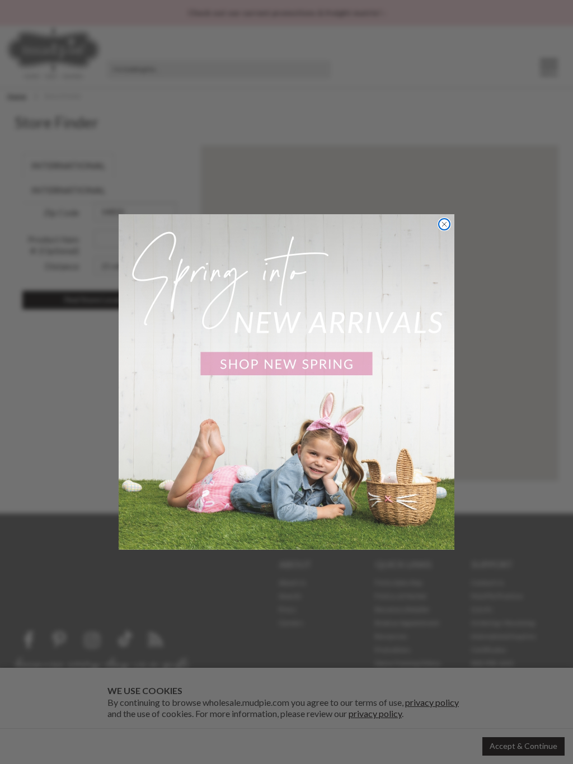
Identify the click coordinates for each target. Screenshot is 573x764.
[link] (286, 382)
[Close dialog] (444, 224)
